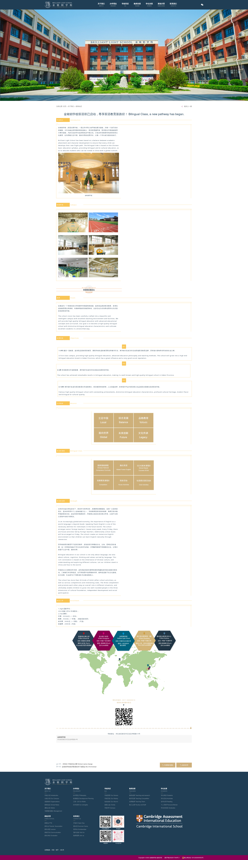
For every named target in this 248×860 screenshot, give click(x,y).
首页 (64, 106)
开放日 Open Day (79, 823)
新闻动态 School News (52, 805)
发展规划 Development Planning (83, 798)
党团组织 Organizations (52, 801)
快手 (57, 850)
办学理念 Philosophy (79, 795)
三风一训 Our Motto (79, 801)
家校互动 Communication (53, 832)
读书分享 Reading (166, 801)
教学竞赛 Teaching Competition (139, 798)
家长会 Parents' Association (53, 826)
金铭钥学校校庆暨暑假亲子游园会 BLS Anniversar (79, 767)
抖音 (53, 850)
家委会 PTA (48, 823)
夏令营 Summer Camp (80, 826)
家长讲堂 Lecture (50, 829)
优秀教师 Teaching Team (137, 801)
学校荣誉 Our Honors (111, 795)
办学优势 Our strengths (80, 805)
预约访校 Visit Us (78, 832)
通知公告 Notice (50, 808)
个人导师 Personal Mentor (169, 805)
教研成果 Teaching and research (139, 795)
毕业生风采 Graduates (168, 808)
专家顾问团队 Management (53, 811)
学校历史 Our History (111, 798)
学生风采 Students (167, 795)
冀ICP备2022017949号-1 (172, 858)
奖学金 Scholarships (79, 829)
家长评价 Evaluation (51, 835)
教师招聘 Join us (78, 835)
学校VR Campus (110, 808)
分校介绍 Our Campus (52, 798)
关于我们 (71, 106)
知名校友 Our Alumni (111, 801)
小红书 (62, 850)
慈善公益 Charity (110, 805)
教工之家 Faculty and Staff (137, 805)
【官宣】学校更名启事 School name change (77, 764)
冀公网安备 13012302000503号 (193, 858)
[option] (124, 739)
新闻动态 (79, 106)
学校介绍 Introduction (51, 795)
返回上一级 (188, 106)
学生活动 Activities (167, 798)
